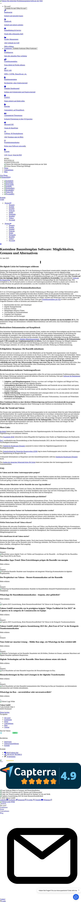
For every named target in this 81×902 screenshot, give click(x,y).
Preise (2, 809)
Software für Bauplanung (71, 376)
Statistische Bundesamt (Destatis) (14, 446)
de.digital (3, 431)
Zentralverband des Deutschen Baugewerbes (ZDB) (20, 451)
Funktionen (4, 807)
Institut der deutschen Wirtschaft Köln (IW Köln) (19, 462)
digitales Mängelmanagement (29, 339)
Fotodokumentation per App (51, 299)
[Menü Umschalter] (1, 3)
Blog (1, 813)
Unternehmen (4, 811)
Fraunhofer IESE (8, 437)
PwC (1, 440)
